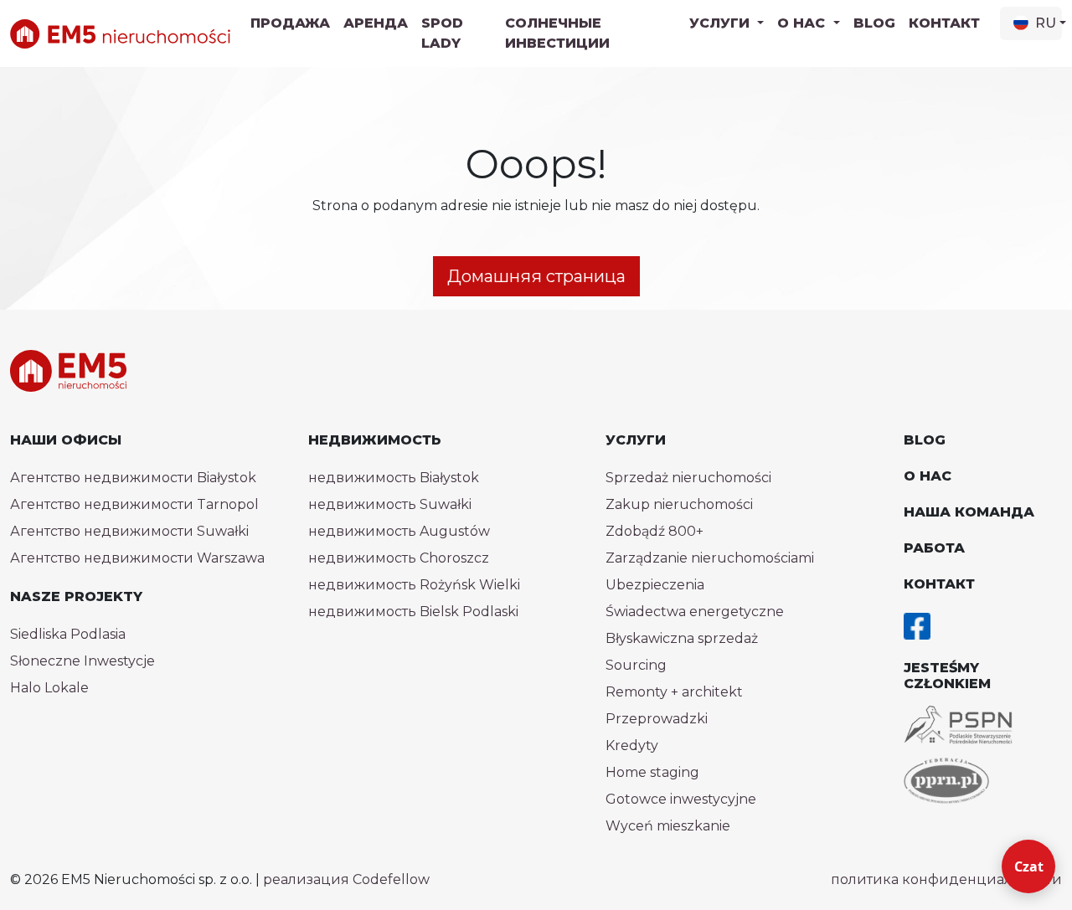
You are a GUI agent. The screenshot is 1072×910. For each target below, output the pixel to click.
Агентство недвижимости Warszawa (137, 558)
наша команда (969, 512)
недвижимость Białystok (393, 478)
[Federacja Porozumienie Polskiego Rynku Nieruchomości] (946, 781)
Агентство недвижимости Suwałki (129, 531)
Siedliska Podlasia (68, 634)
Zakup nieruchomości (679, 504)
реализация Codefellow (346, 879)
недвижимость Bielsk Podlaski (413, 612)
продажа (290, 23)
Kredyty (632, 745)
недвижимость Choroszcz (398, 558)
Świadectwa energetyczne (695, 612)
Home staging (652, 772)
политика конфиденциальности (946, 879)
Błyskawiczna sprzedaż (682, 638)
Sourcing (636, 665)
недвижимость (374, 440)
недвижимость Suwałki (390, 504)
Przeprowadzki (657, 719)
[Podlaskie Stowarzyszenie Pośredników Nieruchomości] (958, 724)
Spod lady (442, 33)
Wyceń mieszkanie (668, 826)
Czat (1029, 866)
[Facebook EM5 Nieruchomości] (917, 625)
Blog (874, 23)
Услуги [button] (721, 23)
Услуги (636, 440)
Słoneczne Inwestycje (82, 661)
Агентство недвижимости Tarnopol (134, 504)
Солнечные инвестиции (557, 33)
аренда (375, 23)
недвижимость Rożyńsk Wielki (414, 585)
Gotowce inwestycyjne (681, 799)
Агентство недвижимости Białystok (133, 478)
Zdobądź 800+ (655, 531)
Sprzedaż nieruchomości (688, 478)
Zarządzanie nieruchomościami (710, 558)
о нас (927, 476)
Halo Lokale (49, 688)
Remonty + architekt (674, 692)
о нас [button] (803, 23)
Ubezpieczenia (655, 585)
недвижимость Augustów (399, 531)
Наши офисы (65, 440)
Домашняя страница (536, 276)
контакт (944, 23)
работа (934, 548)
